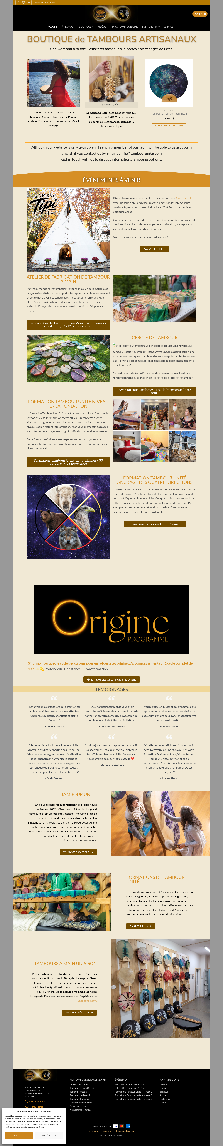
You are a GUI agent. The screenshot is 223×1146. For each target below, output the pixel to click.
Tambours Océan (78, 1091)
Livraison (93, 1130)
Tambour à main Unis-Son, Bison (148, 113)
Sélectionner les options (148, 125)
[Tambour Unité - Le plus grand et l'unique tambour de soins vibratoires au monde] (112, 14)
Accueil (53, 26)
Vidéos (101, 26)
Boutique (85, 26)
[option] (148, 97)
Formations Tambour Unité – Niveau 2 (133, 1095)
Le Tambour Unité (79, 1084)
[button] (49, 104)
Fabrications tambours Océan (129, 1088)
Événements (150, 26)
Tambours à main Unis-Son (83, 1088)
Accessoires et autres (80, 1109)
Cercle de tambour (155, 337)
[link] (184, 198)
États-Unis (165, 1099)
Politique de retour (125, 1130)
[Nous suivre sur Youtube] (29, 2)
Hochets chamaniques (81, 1102)
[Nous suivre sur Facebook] (17, 2)
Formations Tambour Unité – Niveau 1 (133, 1091)
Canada (163, 1084)
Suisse (163, 1095)
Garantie (106, 1130)
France (163, 1088)
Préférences (49, 1135)
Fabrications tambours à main (129, 1084)
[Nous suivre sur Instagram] (23, 2)
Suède (163, 1102)
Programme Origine (125, 26)
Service (168, 26)
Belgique (164, 1091)
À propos (67, 26)
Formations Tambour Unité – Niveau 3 (133, 1099)
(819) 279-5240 (37, 1101)
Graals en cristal (78, 1106)
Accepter (19, 1135)
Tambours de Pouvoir (80, 1095)
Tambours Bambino (79, 1099)
